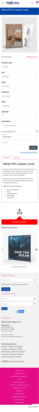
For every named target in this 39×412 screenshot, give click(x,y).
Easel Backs (6, 121)
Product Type (6, 63)
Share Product (33, 57)
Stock (3, 82)
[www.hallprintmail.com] (12, 3)
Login (5, 308)
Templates (16, 157)
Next (36, 250)
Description (6, 157)
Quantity (5, 112)
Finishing (5, 92)
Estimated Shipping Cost (8, 131)
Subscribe (6, 289)
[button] (34, 304)
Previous (2, 250)
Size (3, 72)
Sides (3, 102)
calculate (33, 148)
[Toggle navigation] (2, 3)
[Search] (32, 3)
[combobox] (19, 77)
